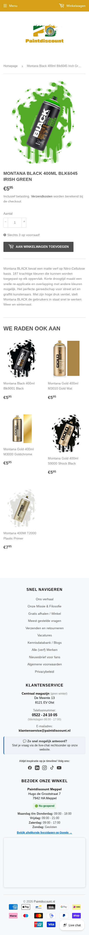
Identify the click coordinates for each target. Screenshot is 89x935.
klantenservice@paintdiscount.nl (45, 730)
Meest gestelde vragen (44, 621)
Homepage (10, 66)
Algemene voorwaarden (44, 664)
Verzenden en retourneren (45, 628)
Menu (13, 6)
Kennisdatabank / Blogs (45, 642)
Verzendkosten (41, 196)
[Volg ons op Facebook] (30, 768)
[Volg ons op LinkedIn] (37, 768)
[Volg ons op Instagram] (44, 768)
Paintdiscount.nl (44, 901)
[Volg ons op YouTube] (59, 768)
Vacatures (44, 635)
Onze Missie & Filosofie (44, 606)
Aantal (8, 213)
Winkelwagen (75, 6)
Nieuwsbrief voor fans (44, 657)
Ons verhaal (44, 599)
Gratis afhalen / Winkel (44, 613)
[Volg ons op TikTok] (52, 768)
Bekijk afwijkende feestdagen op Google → (44, 832)
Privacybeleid (44, 671)
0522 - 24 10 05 (44, 715)
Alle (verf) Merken (45, 650)
